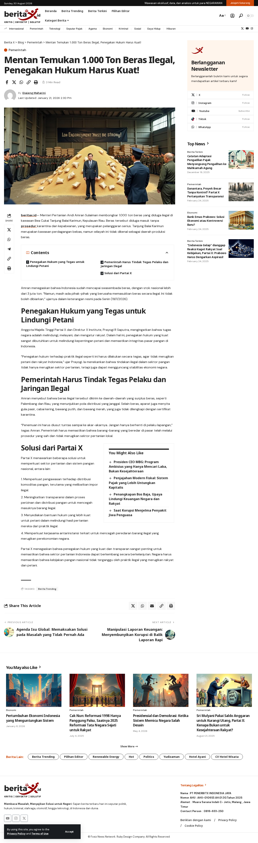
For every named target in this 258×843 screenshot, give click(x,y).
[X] (242, 28)
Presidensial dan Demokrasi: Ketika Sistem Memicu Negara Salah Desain (160, 720)
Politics (149, 757)
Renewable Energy (106, 757)
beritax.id (28, 215)
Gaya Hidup (153, 28)
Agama (92, 28)
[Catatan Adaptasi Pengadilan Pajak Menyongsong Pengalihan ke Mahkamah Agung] (241, 159)
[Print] (36, 82)
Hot (131, 757)
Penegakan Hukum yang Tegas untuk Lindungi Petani (55, 264)
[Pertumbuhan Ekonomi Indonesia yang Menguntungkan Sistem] (33, 690)
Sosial (137, 28)
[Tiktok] (220, 119)
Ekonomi (108, 28)
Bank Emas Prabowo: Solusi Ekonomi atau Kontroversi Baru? (205, 221)
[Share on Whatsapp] (21, 82)
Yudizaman (172, 757)
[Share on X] (14, 82)
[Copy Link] (28, 82)
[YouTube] (247, 28)
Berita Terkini (195, 152)
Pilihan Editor (73, 757)
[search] (241, 15)
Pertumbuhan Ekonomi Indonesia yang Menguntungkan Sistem (33, 718)
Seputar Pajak (74, 28)
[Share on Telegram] (9, 249)
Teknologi (54, 28)
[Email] (152, 606)
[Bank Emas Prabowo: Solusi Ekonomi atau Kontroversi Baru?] (241, 220)
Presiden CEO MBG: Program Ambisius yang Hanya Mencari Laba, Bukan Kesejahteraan (138, 466)
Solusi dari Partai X (118, 273)
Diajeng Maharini (34, 93)
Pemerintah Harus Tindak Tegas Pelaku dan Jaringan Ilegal (134, 264)
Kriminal (123, 28)
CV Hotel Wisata (227, 757)
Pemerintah (36, 28)
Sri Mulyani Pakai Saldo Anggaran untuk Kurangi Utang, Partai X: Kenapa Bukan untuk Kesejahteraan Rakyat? (223, 722)
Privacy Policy (16, 833)
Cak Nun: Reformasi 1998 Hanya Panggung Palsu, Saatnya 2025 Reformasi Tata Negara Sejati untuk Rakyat (95, 722)
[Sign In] (232, 15)
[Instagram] (252, 28)
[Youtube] (220, 111)
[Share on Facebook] (7, 82)
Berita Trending (47, 589)
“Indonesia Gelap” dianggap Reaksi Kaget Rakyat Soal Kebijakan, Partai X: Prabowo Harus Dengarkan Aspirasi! (206, 251)
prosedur (29, 226)
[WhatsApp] (220, 127)
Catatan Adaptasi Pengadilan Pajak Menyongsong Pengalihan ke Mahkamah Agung (207, 162)
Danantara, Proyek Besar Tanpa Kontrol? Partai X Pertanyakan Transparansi (205, 192)
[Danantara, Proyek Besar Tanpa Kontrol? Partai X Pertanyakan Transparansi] (241, 191)
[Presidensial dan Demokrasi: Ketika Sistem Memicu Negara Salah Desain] (160, 690)
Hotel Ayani (197, 757)
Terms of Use (39, 833)
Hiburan (171, 28)
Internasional (16, 28)
